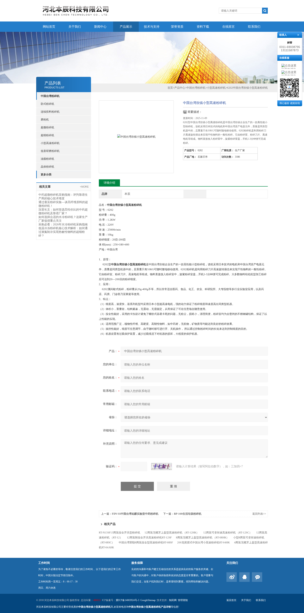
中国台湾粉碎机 (50, 96)
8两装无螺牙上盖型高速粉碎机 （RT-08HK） (202, 537)
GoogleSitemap (148, 600)
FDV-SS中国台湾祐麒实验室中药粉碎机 (135, 513)
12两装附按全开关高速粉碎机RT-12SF (149, 537)
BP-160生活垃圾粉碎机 (187, 513)
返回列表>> (259, 513)
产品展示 (126, 26)
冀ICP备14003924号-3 (127, 600)
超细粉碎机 (47, 135)
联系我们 (254, 26)
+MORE (84, 186)
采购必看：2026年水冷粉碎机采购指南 (63, 224)
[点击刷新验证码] (161, 466)
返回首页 (231, 600)
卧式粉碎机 (47, 103)
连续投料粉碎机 (50, 111)
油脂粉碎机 (47, 158)
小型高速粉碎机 (50, 143)
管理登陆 (183, 600)
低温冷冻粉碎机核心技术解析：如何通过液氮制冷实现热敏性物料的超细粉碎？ (63, 232)
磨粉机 (45, 119)
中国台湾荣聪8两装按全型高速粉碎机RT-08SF (146, 542)
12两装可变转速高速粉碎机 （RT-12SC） (227, 532)
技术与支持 (151, 26)
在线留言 (228, 26)
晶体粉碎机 (47, 166)
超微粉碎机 (47, 127)
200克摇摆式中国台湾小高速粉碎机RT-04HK (203, 542)
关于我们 (74, 26)
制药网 (173, 600)
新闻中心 (100, 26)
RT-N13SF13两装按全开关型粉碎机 (119, 532)
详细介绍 (109, 182)
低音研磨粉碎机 (50, 150)
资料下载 (203, 26)
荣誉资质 (177, 26)
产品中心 (179, 87)
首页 (170, 87)
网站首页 (49, 26)
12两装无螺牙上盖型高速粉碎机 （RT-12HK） (172, 532)
